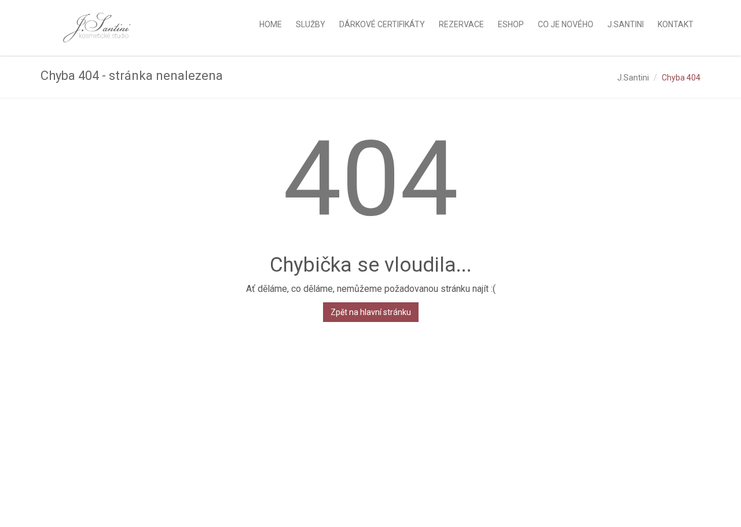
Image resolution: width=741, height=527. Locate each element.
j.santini (625, 24)
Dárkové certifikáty (382, 24)
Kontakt (676, 24)
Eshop (511, 24)
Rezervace (461, 24)
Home (270, 24)
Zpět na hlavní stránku (371, 312)
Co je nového (565, 24)
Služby (310, 24)
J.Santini (633, 77)
